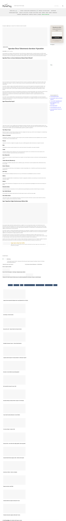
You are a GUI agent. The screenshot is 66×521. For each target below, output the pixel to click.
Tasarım (50, 12)
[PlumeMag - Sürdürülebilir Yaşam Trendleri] (7, 5)
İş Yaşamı (39, 14)
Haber (47, 12)
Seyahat (21, 10)
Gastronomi (53, 10)
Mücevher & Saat (25, 14)
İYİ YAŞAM (31, 12)
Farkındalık (54, 12)
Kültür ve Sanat (46, 10)
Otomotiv (19, 14)
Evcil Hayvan (35, 12)
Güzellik (21, 12)
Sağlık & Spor (26, 10)
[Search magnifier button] (62, 6)
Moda (40, 12)
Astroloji (31, 14)
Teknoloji (40, 10)
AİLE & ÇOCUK (25, 12)
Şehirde (43, 12)
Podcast (35, 14)
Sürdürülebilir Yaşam (13, 12)
